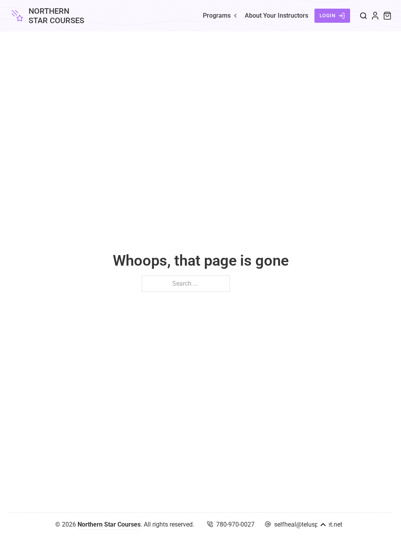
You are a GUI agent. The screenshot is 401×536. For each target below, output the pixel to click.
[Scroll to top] (323, 525)
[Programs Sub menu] (235, 16)
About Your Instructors (276, 15)
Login (328, 15)
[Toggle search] (363, 16)
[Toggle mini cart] (387, 15)
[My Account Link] (375, 15)
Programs (217, 15)
